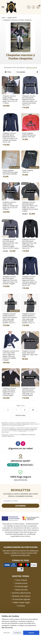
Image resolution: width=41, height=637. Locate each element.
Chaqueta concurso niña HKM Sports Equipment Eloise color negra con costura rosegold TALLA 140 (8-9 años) (30, 206)
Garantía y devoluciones (21, 593)
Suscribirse (20, 506)
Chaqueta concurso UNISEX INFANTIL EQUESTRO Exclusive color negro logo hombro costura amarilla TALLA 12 (29, 318)
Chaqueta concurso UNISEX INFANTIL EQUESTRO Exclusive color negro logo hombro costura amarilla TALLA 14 (10, 318)
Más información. (7, 627)
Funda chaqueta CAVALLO (27, 171)
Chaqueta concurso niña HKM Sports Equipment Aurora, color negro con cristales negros (28, 391)
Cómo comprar (21, 580)
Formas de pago (21, 586)
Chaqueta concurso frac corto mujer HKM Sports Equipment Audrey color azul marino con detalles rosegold (11, 355)
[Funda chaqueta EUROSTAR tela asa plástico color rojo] (30, 122)
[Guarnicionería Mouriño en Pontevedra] (11, 7)
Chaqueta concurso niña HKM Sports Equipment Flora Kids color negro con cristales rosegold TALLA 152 (29, 243)
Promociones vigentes (21, 599)
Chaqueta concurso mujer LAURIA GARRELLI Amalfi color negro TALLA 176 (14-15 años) (10, 205)
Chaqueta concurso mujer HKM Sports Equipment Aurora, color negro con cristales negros (9, 391)
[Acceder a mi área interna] (33, 7)
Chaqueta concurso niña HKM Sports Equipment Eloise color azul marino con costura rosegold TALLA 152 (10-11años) (11, 243)
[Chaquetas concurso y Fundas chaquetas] (8, 410)
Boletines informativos (21, 596)
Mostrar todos (31, 67)
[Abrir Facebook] (18, 443)
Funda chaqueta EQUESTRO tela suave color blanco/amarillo (10, 172)
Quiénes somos (21, 583)
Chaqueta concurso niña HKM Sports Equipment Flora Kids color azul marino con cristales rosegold (10, 280)
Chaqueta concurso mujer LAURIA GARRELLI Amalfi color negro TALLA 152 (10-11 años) (10, 99)
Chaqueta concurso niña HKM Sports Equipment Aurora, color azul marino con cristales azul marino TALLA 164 (29, 281)
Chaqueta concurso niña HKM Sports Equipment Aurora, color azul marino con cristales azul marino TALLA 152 (29, 100)
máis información (20, 480)
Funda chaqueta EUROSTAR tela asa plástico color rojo (29, 135)
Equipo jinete (22, 431)
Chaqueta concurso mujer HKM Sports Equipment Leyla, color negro (30, 353)
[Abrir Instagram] (23, 443)
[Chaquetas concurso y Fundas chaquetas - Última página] (24, 410)
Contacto (21, 606)
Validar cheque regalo (21, 602)
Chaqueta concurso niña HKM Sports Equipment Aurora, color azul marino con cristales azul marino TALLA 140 (10, 137)
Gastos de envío (21, 589)
